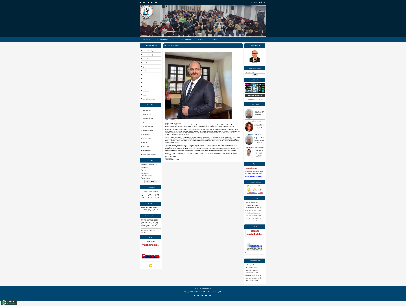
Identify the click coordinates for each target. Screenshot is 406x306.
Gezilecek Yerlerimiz (147, 126)
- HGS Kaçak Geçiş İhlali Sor (253, 215)
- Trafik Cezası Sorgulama (252, 213)
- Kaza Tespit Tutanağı (251, 270)
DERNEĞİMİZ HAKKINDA (163, 39)
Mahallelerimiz (145, 134)
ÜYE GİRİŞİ (253, 2)
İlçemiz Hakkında (146, 114)
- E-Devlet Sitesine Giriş (251, 202)
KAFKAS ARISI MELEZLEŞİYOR (255, 147)
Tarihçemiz (144, 122)
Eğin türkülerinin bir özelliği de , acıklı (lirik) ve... (259, 112)
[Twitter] (149, 2)
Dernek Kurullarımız (147, 83)
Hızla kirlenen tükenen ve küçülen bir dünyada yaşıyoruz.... (259, 154)
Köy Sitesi (219, 292)
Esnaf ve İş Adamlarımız (148, 99)
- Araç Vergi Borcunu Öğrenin (253, 210)
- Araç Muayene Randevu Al (253, 208)
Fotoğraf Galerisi (146, 138)
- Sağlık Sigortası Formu (252, 273)
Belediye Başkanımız (147, 130)
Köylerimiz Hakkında (147, 118)
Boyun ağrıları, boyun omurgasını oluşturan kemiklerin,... (259, 126)
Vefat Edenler (145, 146)
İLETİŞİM (213, 39)
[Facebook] (141, 2)
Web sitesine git (145, 253)
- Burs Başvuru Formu (251, 267)
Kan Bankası (145, 75)
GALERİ (200, 39)
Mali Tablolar (145, 91)
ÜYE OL (263, 2)
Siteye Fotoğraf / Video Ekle (148, 154)
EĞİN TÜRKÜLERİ (255, 108)
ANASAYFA (146, 39)
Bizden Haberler (146, 150)
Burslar (143, 95)
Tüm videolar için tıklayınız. (255, 99)
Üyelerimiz (144, 67)
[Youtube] (156, 2)
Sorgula (254, 74)
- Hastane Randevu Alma (252, 221)
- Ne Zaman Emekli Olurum (252, 205)
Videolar (144, 142)
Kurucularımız (145, 63)
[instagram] (145, 2)
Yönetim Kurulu (146, 59)
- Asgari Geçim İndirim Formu (253, 275)
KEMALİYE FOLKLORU (254, 134)
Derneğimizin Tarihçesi (147, 50)
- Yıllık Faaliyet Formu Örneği (253, 278)
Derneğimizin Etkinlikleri (148, 79)
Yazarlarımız (145, 71)
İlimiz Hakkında (146, 110)
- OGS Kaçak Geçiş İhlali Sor (253, 218)
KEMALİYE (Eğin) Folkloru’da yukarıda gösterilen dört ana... (259, 140)
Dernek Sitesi (212, 292)
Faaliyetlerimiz (145, 87)
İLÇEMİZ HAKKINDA (185, 39)
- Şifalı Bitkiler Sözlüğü (251, 280)
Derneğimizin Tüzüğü (147, 55)
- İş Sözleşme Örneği (251, 265)
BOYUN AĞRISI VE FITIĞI (255, 121)
